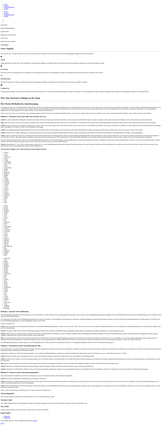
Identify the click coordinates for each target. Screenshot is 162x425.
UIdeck (35, 420)
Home (5, 4)
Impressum (7, 416)
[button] (1, 423)
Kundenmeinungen (9, 7)
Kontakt (6, 9)
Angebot (6, 5)
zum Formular (4, 45)
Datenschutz (7, 418)
